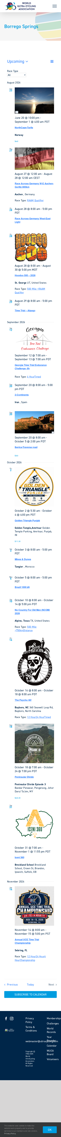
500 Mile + (33, 289)
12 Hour (31, 717)
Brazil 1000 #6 (22, 587)
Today (30, 984)
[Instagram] (11, 1018)
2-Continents (22, 394)
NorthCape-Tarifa (24, 127)
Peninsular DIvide (24, 777)
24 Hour (40, 717)
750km (19, 630)
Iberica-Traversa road (26, 447)
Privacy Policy (10, 1133)
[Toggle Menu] (55, 6)
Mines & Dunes (23, 559)
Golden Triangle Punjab (27, 520)
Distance (28, 630)
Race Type (12, 71)
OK (50, 1130)
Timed (37, 376)
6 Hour (30, 376)
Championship (27, 960)
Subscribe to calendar (30, 994)
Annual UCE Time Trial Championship (27, 941)
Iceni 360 (19, 857)
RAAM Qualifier (35, 200)
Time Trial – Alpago (25, 310)
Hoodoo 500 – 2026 (25, 275)
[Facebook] (6, 1018)
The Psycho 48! (23, 700)
